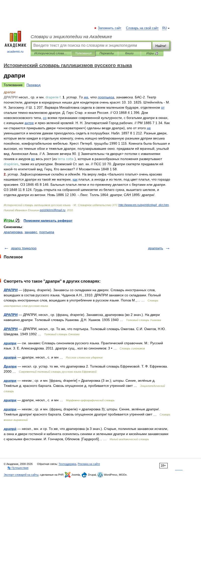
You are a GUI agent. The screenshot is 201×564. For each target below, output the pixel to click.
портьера (46, 232)
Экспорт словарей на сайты (21, 474)
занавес (31, 232)
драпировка (13, 232)
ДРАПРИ (11, 290)
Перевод (33, 85)
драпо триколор (24, 248)
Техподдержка (67, 463)
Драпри (10, 366)
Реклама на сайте (89, 463)
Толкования (83, 53)
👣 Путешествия (17, 467)
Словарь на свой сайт (142, 28)
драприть (155, 248)
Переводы (107, 53)
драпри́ (10, 357)
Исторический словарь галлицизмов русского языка (50, 53)
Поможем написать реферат (48, 220)
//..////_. (143, 205)
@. (52, 210)
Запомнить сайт (109, 28)
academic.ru (15, 51)
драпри (10, 343)
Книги (129, 53)
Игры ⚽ (152, 53)
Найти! (160, 46)
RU (164, 28)
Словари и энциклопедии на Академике (71, 36)
